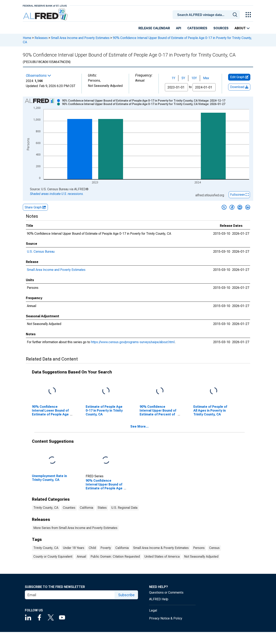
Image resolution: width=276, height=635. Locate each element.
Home (27, 38)
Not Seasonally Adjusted (201, 556)
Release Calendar (154, 28)
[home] (46, 14)
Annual (81, 556)
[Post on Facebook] (232, 207)
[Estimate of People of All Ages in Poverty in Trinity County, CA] (213, 391)
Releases (41, 38)
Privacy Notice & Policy (165, 618)
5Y (183, 78)
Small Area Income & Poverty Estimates (161, 548)
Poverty (105, 548)
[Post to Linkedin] (247, 207)
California (86, 508)
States (102, 508)
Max (206, 78)
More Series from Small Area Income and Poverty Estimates (75, 528)
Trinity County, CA (45, 508)
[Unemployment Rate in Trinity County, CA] (52, 460)
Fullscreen (238, 195)
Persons (199, 548)
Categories (197, 28)
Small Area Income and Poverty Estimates (80, 38)
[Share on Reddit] (239, 207)
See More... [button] (139, 426)
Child (92, 548)
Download (237, 87)
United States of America (162, 556)
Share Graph (33, 207)
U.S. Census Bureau (41, 251)
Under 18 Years (73, 548)
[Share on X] (224, 207)
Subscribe (126, 595)
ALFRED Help (158, 599)
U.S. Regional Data (124, 508)
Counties (69, 508)
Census (214, 548)
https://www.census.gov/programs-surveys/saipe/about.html (133, 342)
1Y (173, 78)
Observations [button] (36, 75)
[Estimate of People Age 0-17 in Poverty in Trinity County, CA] (106, 391)
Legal (153, 610)
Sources (221, 28)
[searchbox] (207, 15)
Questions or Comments (166, 592)
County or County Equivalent (52, 556)
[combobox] (207, 14)
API (178, 28)
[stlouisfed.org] (45, 5)
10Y (194, 78)
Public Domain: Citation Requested (115, 556)
